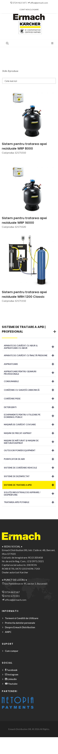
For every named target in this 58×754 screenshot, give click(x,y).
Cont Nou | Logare (29, 9)
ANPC (8, 631)
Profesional (12, 331)
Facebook (11, 670)
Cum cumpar (11, 650)
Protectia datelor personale (20, 622)
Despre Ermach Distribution (20, 627)
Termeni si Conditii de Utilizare (21, 618)
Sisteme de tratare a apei (23, 327)
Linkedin (12, 679)
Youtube (12, 683)
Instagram (12, 674)
